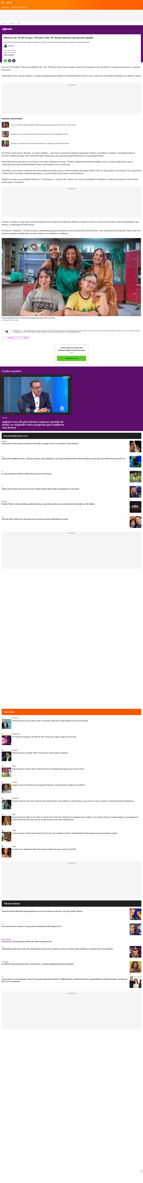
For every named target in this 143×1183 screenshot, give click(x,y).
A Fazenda (5, 962)
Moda (13, 814)
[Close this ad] (141, 1171)
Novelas (4, 441)
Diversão (11, 23)
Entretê (26, 338)
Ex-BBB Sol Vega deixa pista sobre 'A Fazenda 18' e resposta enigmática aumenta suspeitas (38, 964)
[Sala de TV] (7, 331)
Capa (3, 23)
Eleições (4, 418)
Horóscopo (16, 734)
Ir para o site (10, 2)
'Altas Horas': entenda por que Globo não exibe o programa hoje (27, 941)
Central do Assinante (19, 7)
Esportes (15, 718)
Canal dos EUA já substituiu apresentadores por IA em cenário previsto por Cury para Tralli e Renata (42, 911)
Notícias (14, 750)
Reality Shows (6, 939)
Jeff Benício (11, 338)
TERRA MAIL (5, 7)
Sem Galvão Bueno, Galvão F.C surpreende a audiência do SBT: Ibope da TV (31, 926)
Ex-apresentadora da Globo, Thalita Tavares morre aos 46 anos (27, 474)
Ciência (14, 830)
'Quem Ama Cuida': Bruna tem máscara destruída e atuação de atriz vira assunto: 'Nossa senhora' (40, 443)
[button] (3, 2)
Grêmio (14, 766)
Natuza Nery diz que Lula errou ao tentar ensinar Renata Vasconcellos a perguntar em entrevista (40, 489)
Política (14, 782)
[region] (71, 1178)
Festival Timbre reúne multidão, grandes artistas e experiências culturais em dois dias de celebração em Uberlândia (48, 504)
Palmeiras (15, 798)
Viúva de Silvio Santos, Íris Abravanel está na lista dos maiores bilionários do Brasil (35, 519)
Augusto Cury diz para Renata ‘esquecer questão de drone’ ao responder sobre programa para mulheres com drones (33, 424)
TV (19, 23)
